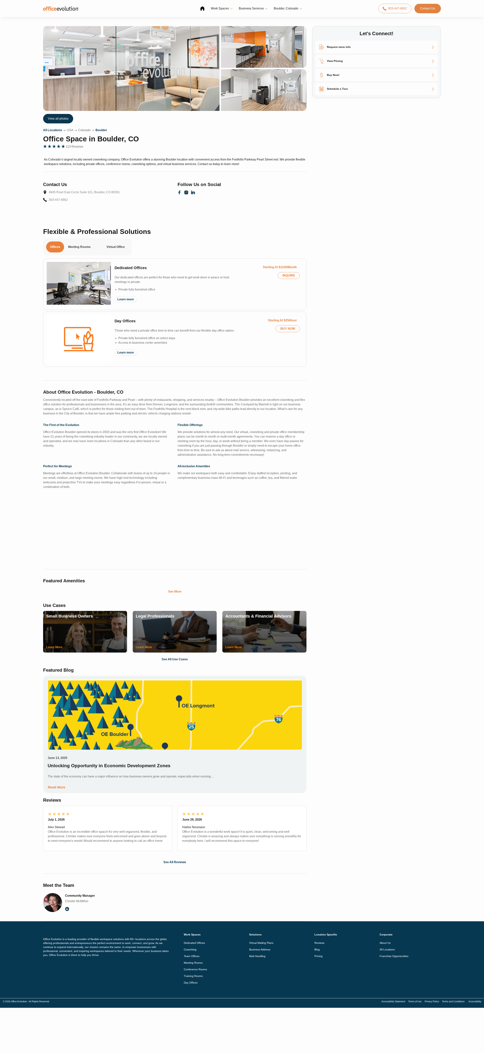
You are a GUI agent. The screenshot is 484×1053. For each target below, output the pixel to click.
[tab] (98, 244)
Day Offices (125, 321)
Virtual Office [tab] (115, 246)
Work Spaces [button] (220, 8)
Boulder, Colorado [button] (286, 8)
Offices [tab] (55, 246)
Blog (317, 949)
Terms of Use (415, 1001)
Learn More (54, 647)
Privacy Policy (432, 1001)
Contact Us (427, 8)
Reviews (319, 942)
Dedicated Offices (131, 268)
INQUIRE (288, 275)
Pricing (318, 956)
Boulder (101, 130)
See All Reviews (174, 862)
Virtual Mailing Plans (261, 942)
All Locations (52, 130)
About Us (385, 942)
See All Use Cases (175, 659)
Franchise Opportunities (394, 956)
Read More (56, 787)
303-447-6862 (397, 8)
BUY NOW (287, 328)
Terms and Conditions (453, 1001)
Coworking (190, 949)
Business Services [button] (251, 8)
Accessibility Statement (393, 1001)
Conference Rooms (195, 969)
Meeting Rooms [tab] (79, 246)
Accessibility (474, 1001)
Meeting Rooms (193, 962)
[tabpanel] (174, 312)
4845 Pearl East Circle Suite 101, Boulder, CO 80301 (84, 192)
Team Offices (191, 956)
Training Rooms (193, 975)
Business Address (259, 949)
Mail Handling (257, 956)
